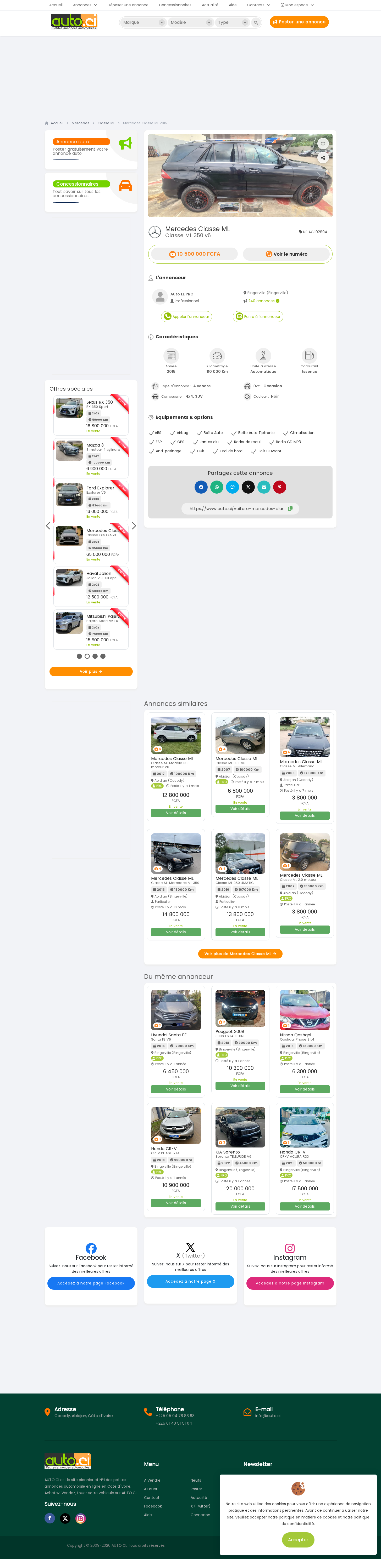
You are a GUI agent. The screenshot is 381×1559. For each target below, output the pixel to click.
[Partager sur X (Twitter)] (248, 487)
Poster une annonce (301, 22)
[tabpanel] (91, 522)
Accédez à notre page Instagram (290, 1283)
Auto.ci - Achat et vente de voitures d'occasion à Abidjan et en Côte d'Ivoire (75, 22)
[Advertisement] (190, 76)
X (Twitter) (201, 1506)
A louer (150, 1489)
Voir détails (176, 812)
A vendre (152, 1480)
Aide (233, 5)
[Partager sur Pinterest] (279, 487)
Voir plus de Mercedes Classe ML (239, 953)
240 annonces (262, 301)
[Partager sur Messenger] (232, 487)
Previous (49, 525)
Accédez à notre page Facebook (91, 1283)
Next (132, 525)
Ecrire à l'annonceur (261, 316)
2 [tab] (87, 656)
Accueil (56, 5)
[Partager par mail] (263, 487)
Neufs (196, 1480)
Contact (151, 1497)
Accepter (298, 1540)
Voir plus (89, 671)
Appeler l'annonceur (190, 316)
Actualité (210, 5)
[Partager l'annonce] (323, 157)
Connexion (200, 1514)
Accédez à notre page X (190, 1281)
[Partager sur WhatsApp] (216, 487)
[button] (162, 175)
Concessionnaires (175, 5)
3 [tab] (95, 656)
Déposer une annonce (128, 5)
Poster (196, 1489)
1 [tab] (79, 656)
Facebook (153, 1506)
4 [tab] (103, 656)
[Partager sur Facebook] (201, 487)
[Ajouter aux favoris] (323, 143)
